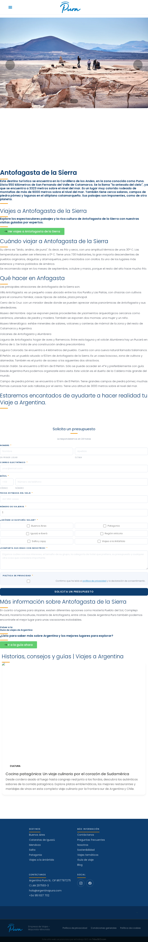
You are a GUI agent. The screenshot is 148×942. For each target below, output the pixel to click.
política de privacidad (94, 580)
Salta (32, 850)
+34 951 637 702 (39, 895)
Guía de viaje (85, 860)
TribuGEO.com (99, 939)
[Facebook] (89, 883)
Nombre (5, 445)
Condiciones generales (104, 928)
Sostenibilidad (86, 850)
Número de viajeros (13, 506)
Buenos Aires (37, 835)
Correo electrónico (14, 462)
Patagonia (35, 855)
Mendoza (35, 845)
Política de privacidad (18, 575)
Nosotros (82, 845)
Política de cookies (130, 928)
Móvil (4, 476)
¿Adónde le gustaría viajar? (19, 520)
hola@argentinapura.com (45, 890)
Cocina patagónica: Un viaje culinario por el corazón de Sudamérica (67, 773)
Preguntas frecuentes (91, 840)
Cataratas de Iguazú (42, 840)
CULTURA (15, 766)
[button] (10, 7)
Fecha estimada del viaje (16, 493)
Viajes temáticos (87, 855)
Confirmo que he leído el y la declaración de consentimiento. (100, 580)
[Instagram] (80, 883)
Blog (79, 865)
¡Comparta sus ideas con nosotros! (23, 548)
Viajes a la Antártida (41, 860)
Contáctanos (85, 835)
